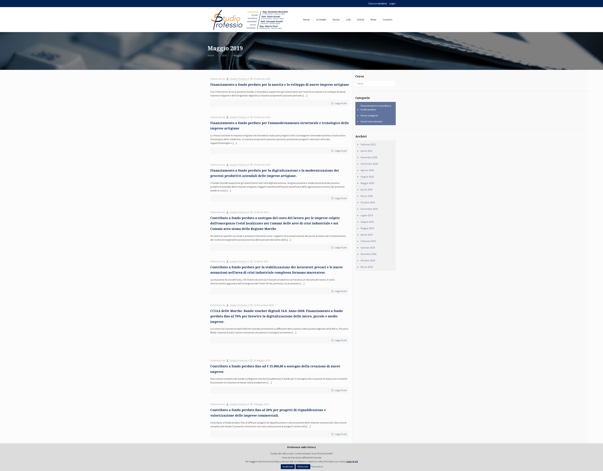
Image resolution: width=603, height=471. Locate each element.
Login (392, 3)
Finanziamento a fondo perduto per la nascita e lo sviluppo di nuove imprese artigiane (279, 84)
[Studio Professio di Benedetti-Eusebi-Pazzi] (250, 19)
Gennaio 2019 (368, 247)
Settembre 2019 (369, 208)
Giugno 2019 (367, 221)
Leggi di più (341, 103)
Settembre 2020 (369, 163)
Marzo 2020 (367, 196)
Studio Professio (238, 78)
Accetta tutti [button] (288, 466)
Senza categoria (369, 115)
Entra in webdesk (377, 3)
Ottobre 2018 (368, 260)
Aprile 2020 (366, 189)
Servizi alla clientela (371, 121)
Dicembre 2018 (368, 254)
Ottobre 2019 (368, 202)
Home (211, 55)
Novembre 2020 (369, 157)
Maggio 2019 (367, 228)
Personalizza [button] (317, 466)
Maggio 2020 (367, 183)
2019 (223, 55)
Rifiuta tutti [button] (303, 466)
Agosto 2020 (367, 170)
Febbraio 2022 (368, 144)
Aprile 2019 (366, 234)
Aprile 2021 (366, 150)
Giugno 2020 (367, 176)
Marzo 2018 (367, 266)
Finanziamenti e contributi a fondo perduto (376, 107)
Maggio (238, 55)
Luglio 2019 (367, 215)
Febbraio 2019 (368, 241)
